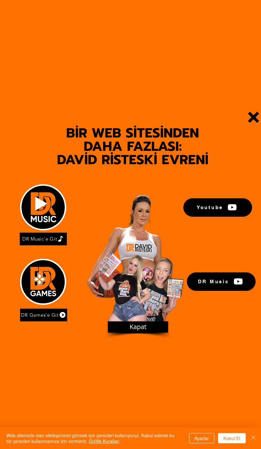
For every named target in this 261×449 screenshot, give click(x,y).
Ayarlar (201, 438)
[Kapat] (253, 438)
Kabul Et (231, 438)
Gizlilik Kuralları (104, 441)
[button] (253, 117)
